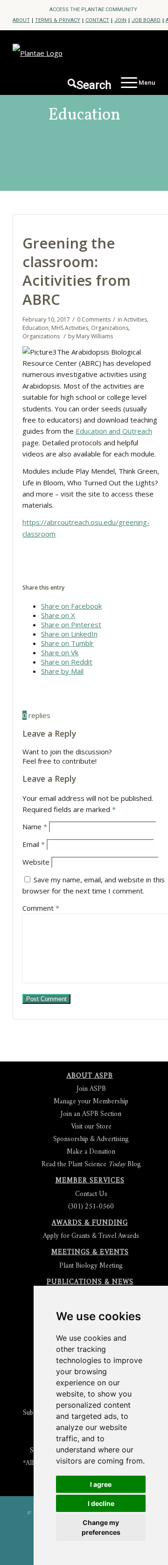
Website (35, 861)
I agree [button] (101, 1484)
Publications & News (90, 1282)
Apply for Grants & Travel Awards (91, 1236)
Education (84, 115)
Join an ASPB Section (91, 1114)
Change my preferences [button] (101, 1527)
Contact (97, 20)
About (21, 20)
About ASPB (90, 1076)
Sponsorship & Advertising (91, 1139)
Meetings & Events (90, 1252)
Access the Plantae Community (93, 10)
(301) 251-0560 (91, 1207)
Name (34, 826)
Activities (135, 319)
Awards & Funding (90, 1223)
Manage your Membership (91, 1101)
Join (120, 20)
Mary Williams (94, 336)
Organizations (109, 328)
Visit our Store (91, 1127)
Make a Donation (91, 1152)
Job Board (146, 20)
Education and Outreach (114, 431)
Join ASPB (91, 1089)
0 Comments (94, 319)
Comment (40, 908)
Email (33, 844)
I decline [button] (101, 1503)
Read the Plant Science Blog (91, 1164)
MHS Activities (69, 328)
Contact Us (91, 1194)
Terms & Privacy (57, 20)
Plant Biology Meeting (91, 1266)
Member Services (90, 1181)
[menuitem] (93, 9)
